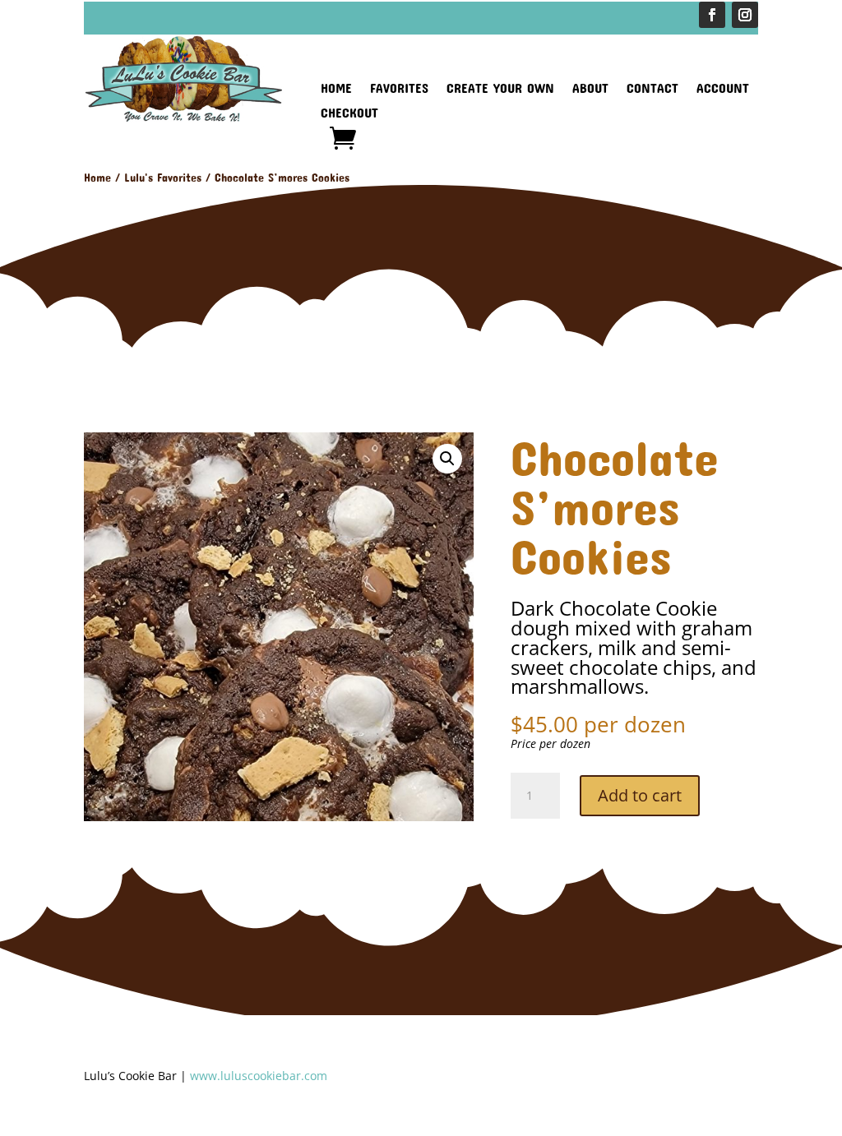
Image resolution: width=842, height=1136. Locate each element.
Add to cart (640, 795)
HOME (336, 88)
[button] (447, 458)
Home (97, 177)
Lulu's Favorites (162, 177)
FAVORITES (399, 88)
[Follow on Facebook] (712, 15)
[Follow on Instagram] (745, 15)
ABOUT (590, 88)
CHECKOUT (349, 113)
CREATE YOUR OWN (500, 88)
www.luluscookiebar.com (258, 1075)
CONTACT (652, 88)
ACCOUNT (722, 88)
